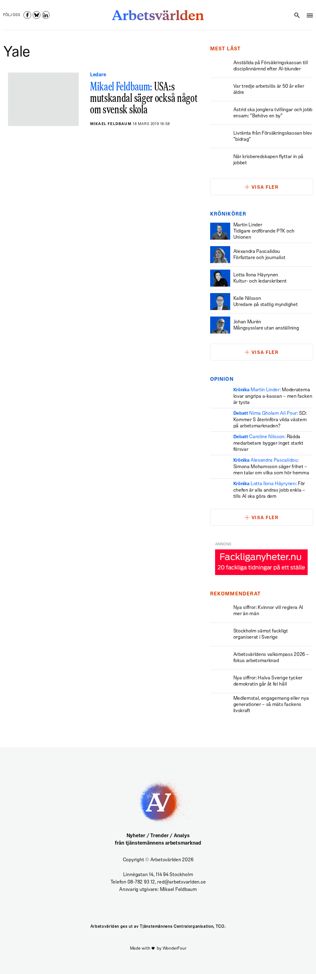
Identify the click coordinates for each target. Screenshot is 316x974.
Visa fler (265, 187)
